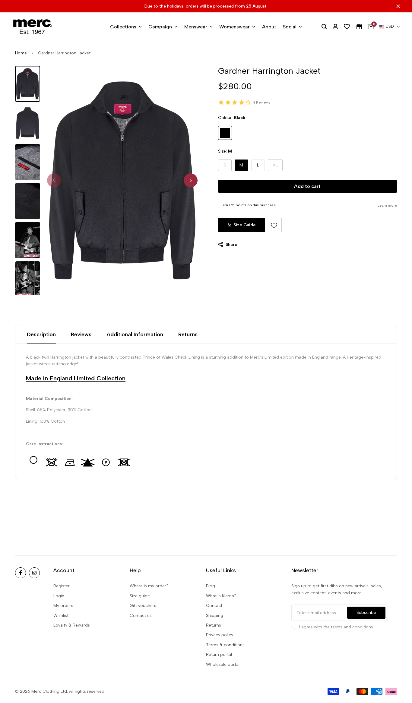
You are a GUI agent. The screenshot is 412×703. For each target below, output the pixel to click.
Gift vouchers (143, 605)
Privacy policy (219, 634)
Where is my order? (149, 586)
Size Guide (244, 224)
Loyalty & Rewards (71, 625)
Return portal (219, 654)
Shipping (214, 615)
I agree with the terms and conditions (336, 627)
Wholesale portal (222, 664)
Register (61, 586)
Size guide (140, 595)
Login (58, 595)
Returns (188, 334)
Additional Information (134, 334)
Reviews (81, 334)
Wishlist (60, 615)
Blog (210, 586)
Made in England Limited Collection (75, 378)
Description (41, 334)
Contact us (141, 615)
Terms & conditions (225, 644)
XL (278, 166)
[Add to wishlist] (274, 225)
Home (21, 53)
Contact (214, 605)
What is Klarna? (221, 595)
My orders (63, 605)
